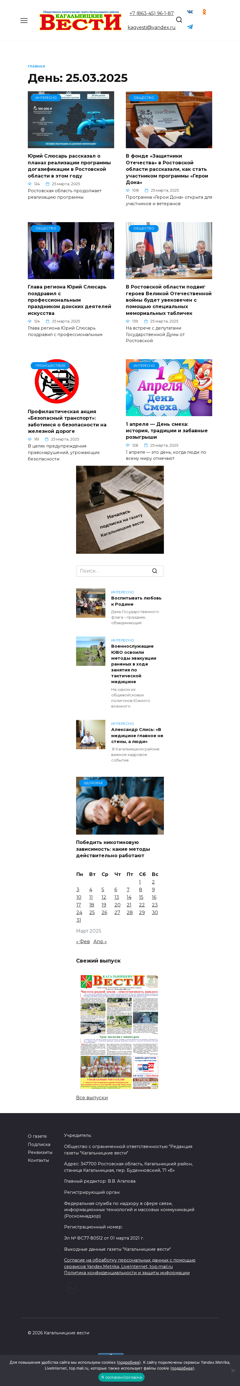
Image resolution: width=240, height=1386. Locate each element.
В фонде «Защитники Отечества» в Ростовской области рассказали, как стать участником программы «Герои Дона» (167, 169)
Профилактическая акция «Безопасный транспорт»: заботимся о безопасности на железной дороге (67, 421)
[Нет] (233, 1370)
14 (129, 897)
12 (104, 897)
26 (104, 912)
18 (91, 905)
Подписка (39, 1144)
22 (142, 905)
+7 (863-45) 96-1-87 (152, 13)
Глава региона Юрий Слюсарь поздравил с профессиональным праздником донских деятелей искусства (69, 300)
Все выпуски (92, 1097)
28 (130, 912)
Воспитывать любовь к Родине (136, 601)
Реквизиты (40, 1152)
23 (155, 905)
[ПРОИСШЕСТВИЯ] (57, 400)
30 (155, 912)
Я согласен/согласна (121, 1377)
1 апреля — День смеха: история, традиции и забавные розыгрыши (167, 430)
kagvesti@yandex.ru (152, 27)
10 (78, 897)
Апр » (100, 941)
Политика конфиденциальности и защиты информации (127, 1272)
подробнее (128, 1362)
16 (154, 897)
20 (117, 905)
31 (78, 920)
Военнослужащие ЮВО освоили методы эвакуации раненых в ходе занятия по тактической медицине (133, 664)
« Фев (83, 941)
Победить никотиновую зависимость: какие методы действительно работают (113, 849)
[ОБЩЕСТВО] (169, 144)
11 (91, 897)
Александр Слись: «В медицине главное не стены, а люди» (137, 735)
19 (104, 905)
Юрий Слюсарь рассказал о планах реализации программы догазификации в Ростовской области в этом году (69, 165)
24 (79, 912)
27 (117, 912)
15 (141, 897)
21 (129, 905)
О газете (37, 1136)
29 (142, 912)
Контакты (38, 1160)
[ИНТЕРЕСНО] (71, 144)
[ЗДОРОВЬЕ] (120, 831)
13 (116, 897)
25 (92, 912)
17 (78, 905)
